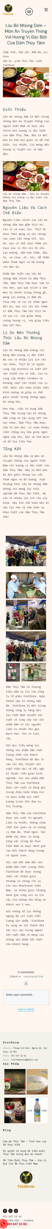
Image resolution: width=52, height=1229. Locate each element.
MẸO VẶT (24, 52)
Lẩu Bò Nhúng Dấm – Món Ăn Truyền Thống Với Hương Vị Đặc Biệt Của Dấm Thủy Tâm (26, 34)
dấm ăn (7, 60)
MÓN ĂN (36, 52)
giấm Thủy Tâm (24, 60)
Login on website (26, 1009)
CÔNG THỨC (9, 52)
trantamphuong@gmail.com (24, 1059)
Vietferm (28, 1220)
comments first (33, 976)
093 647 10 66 (18, 1055)
